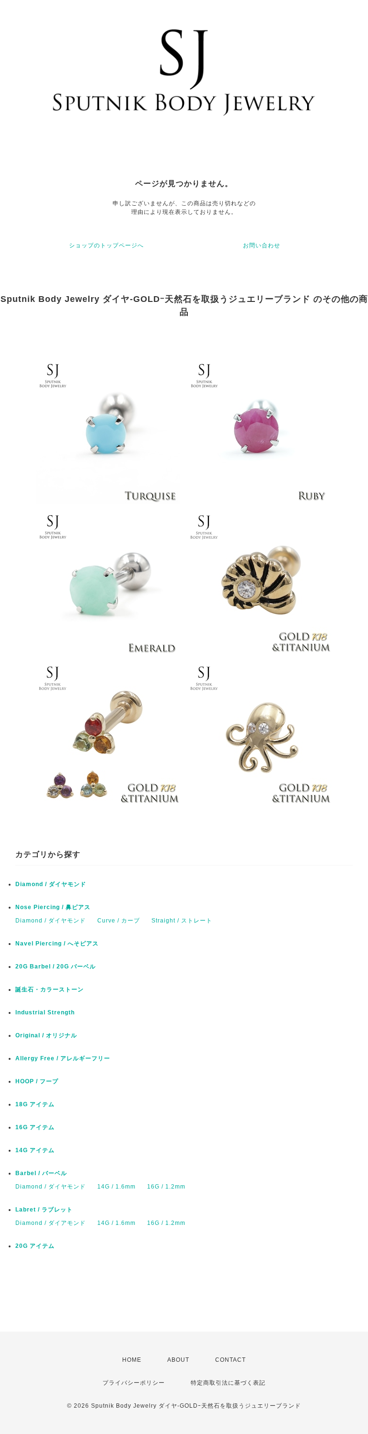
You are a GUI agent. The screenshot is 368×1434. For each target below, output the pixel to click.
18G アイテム (35, 1104)
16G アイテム (35, 1127)
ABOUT (178, 1359)
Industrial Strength (45, 1012)
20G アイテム (35, 1246)
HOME (131, 1359)
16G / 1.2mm (166, 1186)
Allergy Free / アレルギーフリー (62, 1058)
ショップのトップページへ (106, 245)
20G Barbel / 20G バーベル (55, 966)
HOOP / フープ (36, 1081)
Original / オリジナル (46, 1035)
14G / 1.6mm (116, 1186)
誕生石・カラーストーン (49, 989)
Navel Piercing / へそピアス (57, 943)
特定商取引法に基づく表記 (228, 1382)
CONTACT (230, 1359)
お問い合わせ (261, 245)
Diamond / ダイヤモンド (50, 884)
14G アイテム (35, 1150)
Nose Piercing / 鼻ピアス (53, 907)
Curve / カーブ (118, 920)
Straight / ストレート (181, 920)
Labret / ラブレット (44, 1209)
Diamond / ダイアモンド (50, 1223)
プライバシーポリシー (134, 1382)
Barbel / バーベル (41, 1173)
